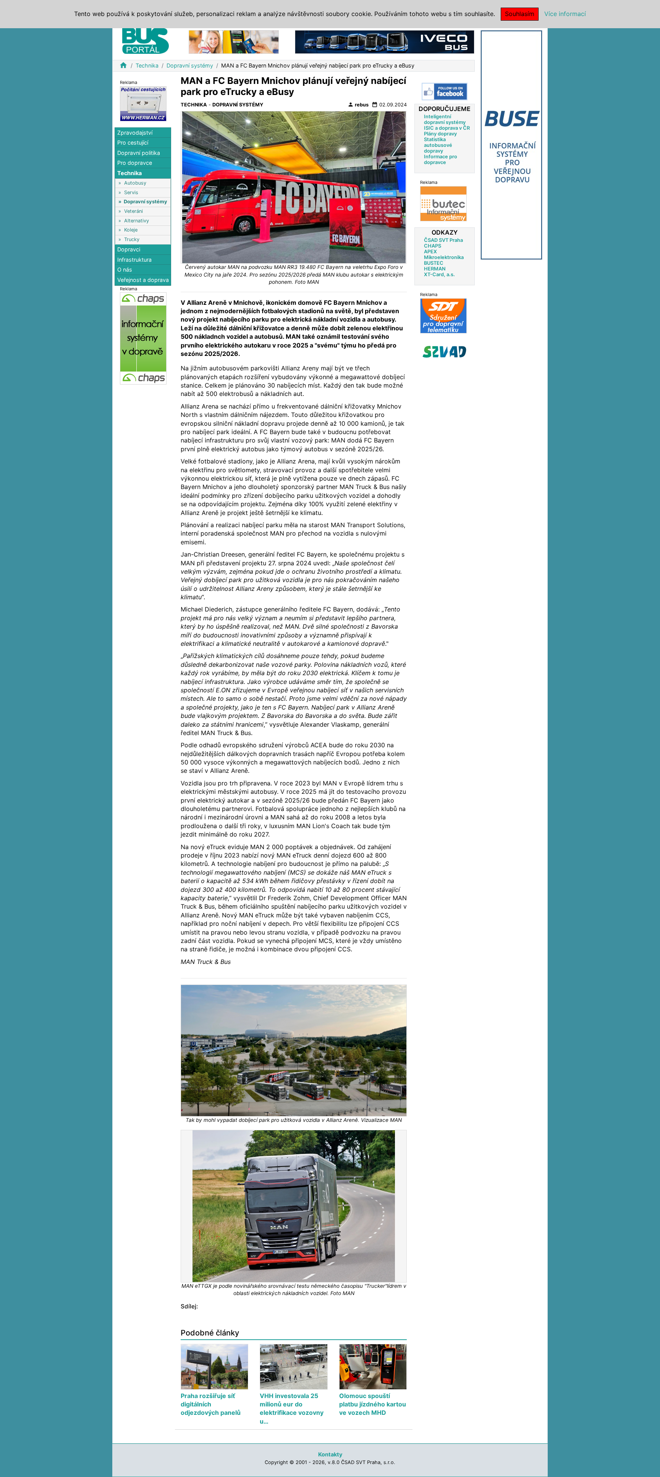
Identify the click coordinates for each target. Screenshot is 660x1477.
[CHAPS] (143, 338)
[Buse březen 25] (511, 144)
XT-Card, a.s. (439, 274)
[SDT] (443, 316)
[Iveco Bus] (384, 41)
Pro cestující (132, 142)
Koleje (131, 230)
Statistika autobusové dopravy (438, 145)
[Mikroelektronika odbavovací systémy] (234, 41)
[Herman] (143, 103)
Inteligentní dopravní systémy (445, 119)
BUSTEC (433, 263)
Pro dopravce (134, 163)
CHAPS (432, 246)
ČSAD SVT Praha (443, 240)
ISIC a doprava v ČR (447, 128)
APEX (430, 251)
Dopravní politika (138, 153)
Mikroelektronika (444, 257)
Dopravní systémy (190, 65)
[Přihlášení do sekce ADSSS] (444, 351)
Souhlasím (519, 14)
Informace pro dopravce (440, 159)
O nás (124, 270)
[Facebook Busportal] (444, 91)
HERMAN (434, 269)
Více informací (565, 14)
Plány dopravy (440, 134)
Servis (131, 192)
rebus (358, 104)
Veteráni (133, 211)
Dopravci (128, 249)
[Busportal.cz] (145, 39)
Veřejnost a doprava (143, 280)
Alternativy (136, 221)
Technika (147, 65)
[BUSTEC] (443, 203)
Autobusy (135, 183)
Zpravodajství (134, 132)
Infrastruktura (134, 259)
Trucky (131, 239)
